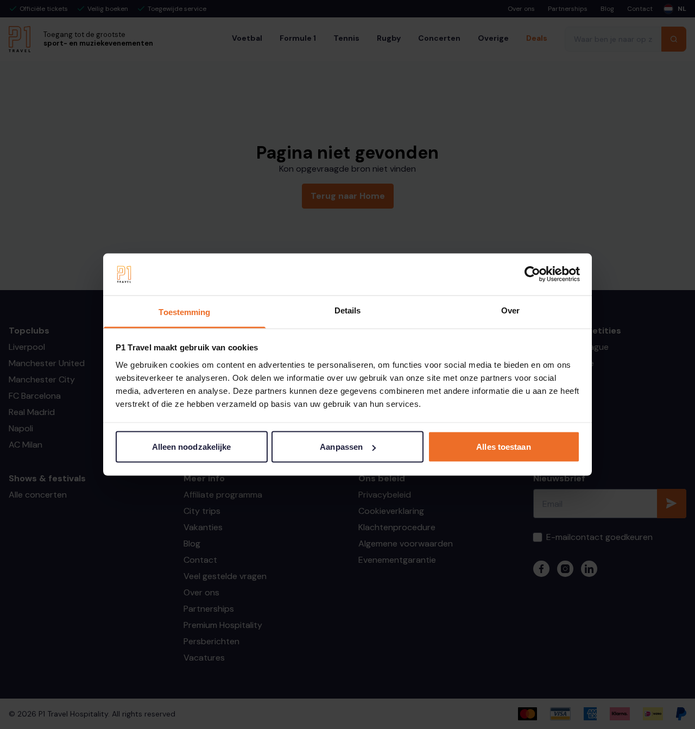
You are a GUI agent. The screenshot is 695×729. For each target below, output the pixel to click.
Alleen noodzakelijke (191, 446)
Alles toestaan (503, 446)
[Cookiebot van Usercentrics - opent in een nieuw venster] (532, 274)
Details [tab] (347, 310)
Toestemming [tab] (184, 311)
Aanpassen (341, 446)
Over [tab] (510, 310)
